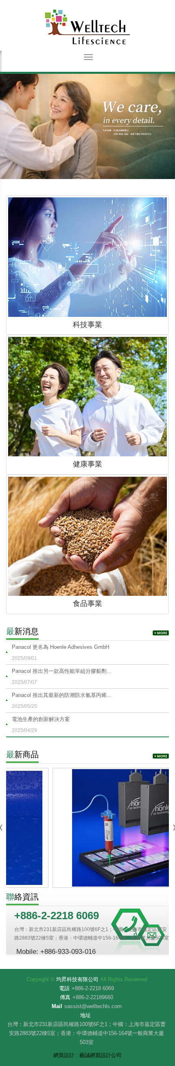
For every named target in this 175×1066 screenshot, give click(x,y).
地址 (85, 1015)
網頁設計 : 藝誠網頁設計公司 (87, 1055)
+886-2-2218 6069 (93, 988)
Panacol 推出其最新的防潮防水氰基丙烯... (62, 700)
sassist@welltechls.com (93, 1006)
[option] (87, 126)
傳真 (65, 997)
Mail (57, 1006)
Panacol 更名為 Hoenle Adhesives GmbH (60, 652)
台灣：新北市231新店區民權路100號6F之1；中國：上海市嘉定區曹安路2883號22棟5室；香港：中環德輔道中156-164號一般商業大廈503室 (86, 1033)
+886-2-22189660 (92, 997)
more (161, 632)
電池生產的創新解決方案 (41, 724)
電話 (64, 988)
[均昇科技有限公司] (87, 26)
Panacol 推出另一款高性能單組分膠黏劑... (62, 676)
